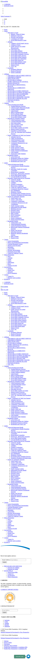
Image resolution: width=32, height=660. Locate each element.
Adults (6, 163)
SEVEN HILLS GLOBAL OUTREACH (19, 92)
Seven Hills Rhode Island (18, 63)
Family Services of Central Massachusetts (18, 47)
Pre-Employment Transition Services (21, 193)
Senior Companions (16, 218)
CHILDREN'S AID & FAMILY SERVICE (19, 75)
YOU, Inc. (14, 66)
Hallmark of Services (16, 35)
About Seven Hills (12, 572)
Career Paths (11, 248)
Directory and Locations (14, 278)
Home (5, 29)
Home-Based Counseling (17, 172)
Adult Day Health (16, 179)
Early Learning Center (17, 124)
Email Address (6, 560)
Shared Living (15, 238)
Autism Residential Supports (18, 225)
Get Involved (7, 267)
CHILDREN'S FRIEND (14, 77)
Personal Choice (15, 210)
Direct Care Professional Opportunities (18, 242)
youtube (7, 623)
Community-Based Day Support (19, 189)
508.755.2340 (4, 289)
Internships (10, 247)
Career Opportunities (13, 241)
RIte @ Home (15, 213)
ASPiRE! (13, 183)
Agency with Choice (16, 181)
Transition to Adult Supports (18, 130)
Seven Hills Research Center (18, 40)
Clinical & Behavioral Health (15, 104)
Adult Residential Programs (18, 224)
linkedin (7, 625)
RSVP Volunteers (15, 215)
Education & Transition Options (16, 118)
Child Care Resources (17, 138)
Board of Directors (16, 71)
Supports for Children (13, 567)
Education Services (16, 126)
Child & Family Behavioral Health (20, 107)
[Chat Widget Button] (28, 656)
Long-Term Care (15, 156)
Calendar (10, 258)
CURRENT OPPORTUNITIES (9, 589)
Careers (6, 239)
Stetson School (15, 65)
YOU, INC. (11, 101)
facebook (7, 620)
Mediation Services (16, 209)
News (9, 256)
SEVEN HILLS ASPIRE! (15, 80)
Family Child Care (16, 146)
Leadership (10, 68)
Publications (11, 262)
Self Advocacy (15, 216)
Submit (4, 562)
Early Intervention (16, 123)
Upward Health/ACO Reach (18, 176)
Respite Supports (15, 212)
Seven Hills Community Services (20, 54)
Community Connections (17, 141)
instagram (7, 626)
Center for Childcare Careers (18, 187)
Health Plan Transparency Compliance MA (15, 647)
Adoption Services (16, 137)
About (6, 31)
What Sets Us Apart (13, 32)
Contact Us (11, 276)
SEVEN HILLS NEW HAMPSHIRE (18, 94)
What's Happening (9, 255)
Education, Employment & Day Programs (19, 178)
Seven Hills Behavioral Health (19, 52)
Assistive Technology (17, 184)
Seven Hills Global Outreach (18, 57)
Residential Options (13, 155)
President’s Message (16, 69)
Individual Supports (16, 232)
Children (6, 103)
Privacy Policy (8, 642)
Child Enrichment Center (17, 120)
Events (9, 259)
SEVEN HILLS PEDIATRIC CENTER (19, 97)
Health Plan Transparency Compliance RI (15, 648)
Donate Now (11, 270)
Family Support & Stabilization (19, 150)
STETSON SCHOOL (14, 100)
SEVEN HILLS (8, 570)
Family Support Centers (17, 147)
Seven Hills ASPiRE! (17, 51)
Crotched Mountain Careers (15, 244)
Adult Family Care (16, 198)
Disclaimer (7, 644)
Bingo (9, 264)
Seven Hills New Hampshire (18, 58)
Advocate (10, 271)
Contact (6, 274)
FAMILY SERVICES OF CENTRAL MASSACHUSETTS (18, 82)
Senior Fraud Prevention (17, 219)
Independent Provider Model (18, 207)
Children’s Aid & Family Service (20, 43)
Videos (9, 261)
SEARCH (7, 279)
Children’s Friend (15, 45)
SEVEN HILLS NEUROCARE (16, 95)
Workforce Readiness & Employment (21, 195)
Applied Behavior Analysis (18, 106)
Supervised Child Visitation (18, 153)
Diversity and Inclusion (17, 37)
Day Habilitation (15, 190)
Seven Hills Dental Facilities (18, 115)
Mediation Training (16, 192)
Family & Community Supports (16, 196)
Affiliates (10, 42)
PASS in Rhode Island (17, 114)
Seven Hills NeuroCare (17, 60)
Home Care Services (16, 230)
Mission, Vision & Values (18, 34)
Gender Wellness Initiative (18, 109)
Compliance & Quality (17, 38)
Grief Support (14, 111)
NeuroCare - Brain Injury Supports (20, 173)
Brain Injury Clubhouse (17, 186)
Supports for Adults (13, 569)
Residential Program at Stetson (19, 160)
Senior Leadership (16, 72)
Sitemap (6, 641)
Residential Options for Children (19, 158)
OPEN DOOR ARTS (13, 78)
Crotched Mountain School (18, 121)
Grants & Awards (12, 265)
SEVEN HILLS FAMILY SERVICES (18, 91)
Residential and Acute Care (18, 161)
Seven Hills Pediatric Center (18, 61)
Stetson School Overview (18, 129)
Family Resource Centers (17, 149)
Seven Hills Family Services (18, 55)
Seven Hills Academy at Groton (19, 127)
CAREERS (7, 4)
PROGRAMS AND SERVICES (13, 566)
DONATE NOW (8, 6)
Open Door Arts (15, 49)
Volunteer (10, 268)
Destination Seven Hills (14, 251)
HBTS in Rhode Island (17, 112)
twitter (6, 621)
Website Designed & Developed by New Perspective (15, 632)
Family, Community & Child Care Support (19, 135)
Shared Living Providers (14, 245)
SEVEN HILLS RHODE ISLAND (17, 98)
